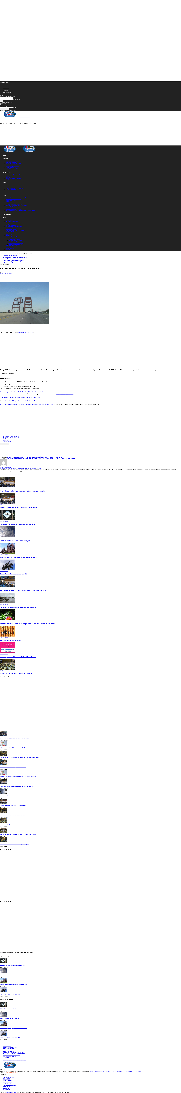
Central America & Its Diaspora (13, 164)
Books (4, 195)
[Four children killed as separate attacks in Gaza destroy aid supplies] (7, 486)
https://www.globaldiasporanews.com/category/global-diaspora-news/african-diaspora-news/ (20, 468)
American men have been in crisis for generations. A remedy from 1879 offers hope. (28, 624)
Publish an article (8, 1077)
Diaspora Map (9, 234)
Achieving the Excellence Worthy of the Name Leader (18, 607)
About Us (8, 249)
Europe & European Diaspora (12, 166)
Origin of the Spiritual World (12, 206)
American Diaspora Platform (15, 240)
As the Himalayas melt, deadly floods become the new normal (14, 738)
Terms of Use (7, 1083)
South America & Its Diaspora (13, 170)
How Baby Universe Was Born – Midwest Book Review (18, 657)
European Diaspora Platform (15, 244)
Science (7, 176)
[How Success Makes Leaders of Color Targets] (7, 536)
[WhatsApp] (17, 278)
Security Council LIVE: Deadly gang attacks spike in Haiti (18, 507)
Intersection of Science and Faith (14, 174)
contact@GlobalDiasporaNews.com (11, 1072)
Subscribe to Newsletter (11, 233)
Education (8, 177)
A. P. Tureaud (6, 440)
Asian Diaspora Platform (14, 241)
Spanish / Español (10, 248)
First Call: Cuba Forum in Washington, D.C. (13, 574)
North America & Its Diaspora (13, 168)
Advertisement (5, 90)
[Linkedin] (22, 278)
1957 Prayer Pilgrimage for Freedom (11, 437)
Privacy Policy (3, 103)
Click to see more (5, 264)
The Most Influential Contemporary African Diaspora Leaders (20, 210)
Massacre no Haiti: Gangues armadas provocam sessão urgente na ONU (17, 796)
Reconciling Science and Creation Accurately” (16, 205)
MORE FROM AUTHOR (14, 474)
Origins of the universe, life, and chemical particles (18, 197)
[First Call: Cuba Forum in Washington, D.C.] (7, 569)
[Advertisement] (62, 121)
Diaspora (8, 235)
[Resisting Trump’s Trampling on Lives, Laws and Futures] (7, 553)
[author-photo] (3, 465)
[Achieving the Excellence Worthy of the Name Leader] (7, 603)
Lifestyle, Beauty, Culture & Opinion (14, 224)
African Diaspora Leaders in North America (15, 257)
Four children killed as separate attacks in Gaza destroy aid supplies (22, 491)
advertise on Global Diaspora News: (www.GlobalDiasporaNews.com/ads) (22, 401)
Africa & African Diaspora (12, 161)
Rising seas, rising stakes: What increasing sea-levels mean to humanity (17, 747)
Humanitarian (9, 220)
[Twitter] (7, 278)
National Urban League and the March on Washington (18, 524)
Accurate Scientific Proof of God (13, 199)
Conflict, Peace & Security (12, 189)
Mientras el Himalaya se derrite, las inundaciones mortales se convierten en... (18, 776)
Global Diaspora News (11, 1092)
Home (4, 155)
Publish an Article (6, 88)
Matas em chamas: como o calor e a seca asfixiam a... (12, 815)
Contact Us (8, 250)
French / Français (10, 247)
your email (15, 107)
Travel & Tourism (10, 231)
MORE (4, 217)
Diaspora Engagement (11, 229)
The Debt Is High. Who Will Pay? (10, 640)
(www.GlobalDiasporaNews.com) (64, 394)
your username (16, 97)
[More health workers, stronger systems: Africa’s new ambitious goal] (7, 586)
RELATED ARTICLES (4, 474)
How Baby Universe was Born (12, 208)
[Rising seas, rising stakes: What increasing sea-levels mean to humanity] (3, 745)
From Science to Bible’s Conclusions (14, 204)
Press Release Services (7, 92)
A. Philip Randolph (7, 441)
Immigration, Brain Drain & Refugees (14, 188)
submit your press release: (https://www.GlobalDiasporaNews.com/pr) (21, 397)
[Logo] (10, 151)
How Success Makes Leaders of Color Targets (15, 541)
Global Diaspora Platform (14, 238)
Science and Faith (7, 172)
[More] (27, 278)
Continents (5, 158)
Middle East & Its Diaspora (12, 167)
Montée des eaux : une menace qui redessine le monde (13, 767)
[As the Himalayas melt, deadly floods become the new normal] (3, 735)
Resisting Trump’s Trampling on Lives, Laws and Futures (18, 557)
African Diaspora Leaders (12, 221)
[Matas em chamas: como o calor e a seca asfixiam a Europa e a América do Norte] (3, 812)
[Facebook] (2, 278)
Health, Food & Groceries (12, 225)
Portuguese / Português (11, 245)
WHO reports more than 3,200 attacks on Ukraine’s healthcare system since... (18, 834)
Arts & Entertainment (11, 222)
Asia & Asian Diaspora (11, 162)
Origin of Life (9, 201)
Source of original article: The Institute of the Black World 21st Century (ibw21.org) (23, 392)
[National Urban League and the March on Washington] (7, 520)
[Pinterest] (12, 278)
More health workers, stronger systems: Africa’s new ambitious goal (23, 590)
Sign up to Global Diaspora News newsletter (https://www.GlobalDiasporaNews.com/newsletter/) (27, 404)
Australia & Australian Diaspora (13, 163)
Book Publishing (7, 214)
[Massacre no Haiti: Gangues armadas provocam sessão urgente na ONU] (3, 793)
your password (16, 99)
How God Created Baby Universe (13, 209)
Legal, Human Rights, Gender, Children (15, 230)
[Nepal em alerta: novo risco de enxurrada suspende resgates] (3, 841)
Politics (4, 182)
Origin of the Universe (11, 200)
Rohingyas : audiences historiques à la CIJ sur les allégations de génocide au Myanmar (34, 457)
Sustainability (9, 179)
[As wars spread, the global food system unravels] (7, 669)
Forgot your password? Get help (7, 102)
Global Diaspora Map (13, 236)
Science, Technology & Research (13, 178)
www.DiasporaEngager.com (25, 332)
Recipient (10, 211)
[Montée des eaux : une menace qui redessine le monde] (3, 764)
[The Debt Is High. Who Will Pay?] (7, 636)
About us (6, 1088)
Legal (4, 185)
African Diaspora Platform (14, 239)
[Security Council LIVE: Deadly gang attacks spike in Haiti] (7, 503)
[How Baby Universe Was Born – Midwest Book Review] (7, 652)
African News (6, 259)
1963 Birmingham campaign (9, 438)
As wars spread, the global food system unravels (16, 673)
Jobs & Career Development (12, 227)
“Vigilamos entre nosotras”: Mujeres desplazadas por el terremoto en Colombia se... (20, 757)
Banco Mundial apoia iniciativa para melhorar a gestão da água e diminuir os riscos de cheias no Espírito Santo (40, 458)
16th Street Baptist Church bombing (11, 436)
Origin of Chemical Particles (12, 203)
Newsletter (5, 85)
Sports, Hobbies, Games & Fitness (14, 226)
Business (5, 191)
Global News (2, 670)
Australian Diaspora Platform (15, 243)
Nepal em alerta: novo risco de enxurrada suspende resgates (14, 844)
